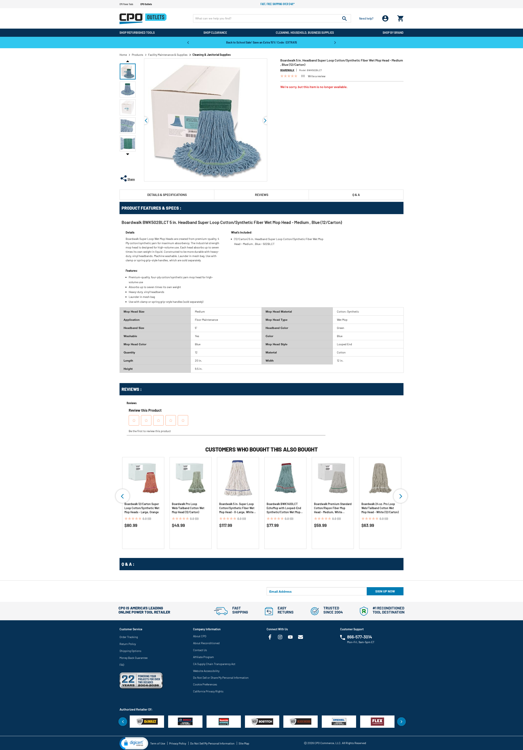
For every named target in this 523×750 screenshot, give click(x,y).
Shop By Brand (393, 32)
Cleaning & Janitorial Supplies (211, 54)
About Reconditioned (206, 643)
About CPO (199, 636)
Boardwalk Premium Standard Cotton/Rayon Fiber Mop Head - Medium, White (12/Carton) (333, 508)
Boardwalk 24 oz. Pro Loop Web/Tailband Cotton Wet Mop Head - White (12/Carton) (380, 508)
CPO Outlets (146, 4)
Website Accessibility (206, 671)
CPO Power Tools (126, 4)
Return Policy (128, 644)
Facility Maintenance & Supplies (168, 54)
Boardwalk (287, 70)
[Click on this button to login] (385, 18)
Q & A (356, 195)
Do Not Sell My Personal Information (212, 743)
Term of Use (157, 743)
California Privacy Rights (208, 691)
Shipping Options (130, 651)
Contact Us (200, 650)
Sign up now (385, 591)
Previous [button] (188, 42)
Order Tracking (129, 637)
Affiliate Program (203, 657)
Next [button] (335, 42)
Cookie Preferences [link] (205, 684)
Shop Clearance (215, 32)
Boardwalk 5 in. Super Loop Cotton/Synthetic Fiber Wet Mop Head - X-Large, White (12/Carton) (236, 508)
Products (137, 54)
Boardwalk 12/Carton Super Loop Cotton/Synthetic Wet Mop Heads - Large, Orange (141, 508)
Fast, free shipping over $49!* (277, 4)
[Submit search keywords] (344, 18)
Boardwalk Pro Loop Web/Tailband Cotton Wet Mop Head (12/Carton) (188, 508)
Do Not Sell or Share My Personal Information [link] (221, 677)
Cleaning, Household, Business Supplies (305, 32)
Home (123, 54)
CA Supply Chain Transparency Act (214, 664)
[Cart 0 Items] (400, 17)
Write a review (316, 76)
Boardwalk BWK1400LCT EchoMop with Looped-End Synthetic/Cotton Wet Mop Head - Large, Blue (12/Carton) (284, 508)
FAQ (122, 664)
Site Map (244, 743)
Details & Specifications (167, 195)
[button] (127, 71)
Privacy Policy (177, 743)
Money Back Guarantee (134, 657)
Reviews (261, 195)
